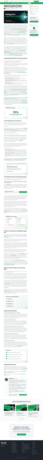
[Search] (32, 1)
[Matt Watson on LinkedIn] (14, 378)
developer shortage (25, 100)
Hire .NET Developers (14, 446)
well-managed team (7, 291)
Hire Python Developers (14, 445)
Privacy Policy (25, 457)
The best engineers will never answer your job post (34, 6)
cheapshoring (8, 184)
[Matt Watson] (4, 8)
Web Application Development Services (26, 448)
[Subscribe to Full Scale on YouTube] (3, 446)
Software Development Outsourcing (26, 447)
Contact (33, 454)
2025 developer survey (15, 130)
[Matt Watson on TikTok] (16, 378)
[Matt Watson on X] (15, 378)
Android (5, 372)
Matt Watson (8, 8)
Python (22, 371)
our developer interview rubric (18, 55)
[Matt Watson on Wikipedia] (17, 378)
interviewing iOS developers (8, 52)
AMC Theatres (22, 253)
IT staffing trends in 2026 (24, 102)
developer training (19, 345)
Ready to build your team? (32, 14)
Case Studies (19, 1)
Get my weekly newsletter (23, 394)
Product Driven (23, 1)
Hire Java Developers (14, 448)
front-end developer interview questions (16, 53)
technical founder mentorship (14, 94)
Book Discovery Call (36, 1)
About (29, 1)
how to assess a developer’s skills (18, 159)
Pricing (26, 1)
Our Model (16, 1)
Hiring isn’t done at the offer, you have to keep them (34, 12)
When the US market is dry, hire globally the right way (34, 10)
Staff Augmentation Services (25, 446)
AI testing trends (11, 54)
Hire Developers (12, 1)
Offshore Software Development (25, 445)
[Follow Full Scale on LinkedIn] (1, 446)
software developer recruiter (10, 43)
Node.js (25, 371)
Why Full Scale (34, 445)
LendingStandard (13, 255)
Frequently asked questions (33, 13)
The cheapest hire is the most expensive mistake (34, 9)
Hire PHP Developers (14, 447)
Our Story (34, 446)
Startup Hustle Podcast (35, 453)
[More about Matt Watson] (6, 387)
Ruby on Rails (10, 372)
